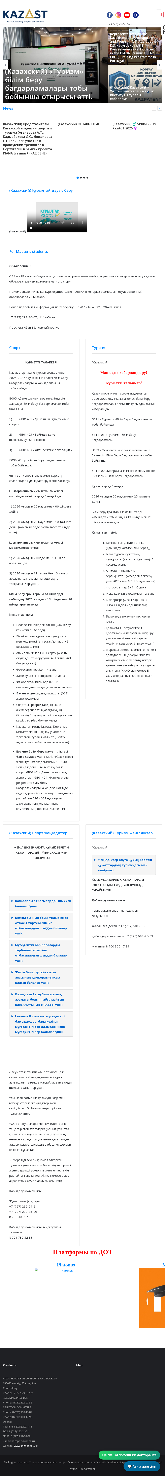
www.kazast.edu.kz (26, 1446)
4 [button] (87, 178)
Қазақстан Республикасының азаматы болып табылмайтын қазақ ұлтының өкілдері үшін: (39, 999)
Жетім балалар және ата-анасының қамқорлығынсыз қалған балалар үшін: (37, 977)
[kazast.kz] (22, 15)
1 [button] (77, 178)
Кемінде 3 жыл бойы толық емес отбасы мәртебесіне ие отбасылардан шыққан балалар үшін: (41, 925)
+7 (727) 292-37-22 (119, 24)
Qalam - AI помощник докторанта (129, 1455)
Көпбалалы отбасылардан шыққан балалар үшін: (43, 903)
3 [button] (84, 178)
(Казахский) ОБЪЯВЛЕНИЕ (79, 124)
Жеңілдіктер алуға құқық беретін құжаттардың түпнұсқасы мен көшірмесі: (125, 865)
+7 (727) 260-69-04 (119, 30)
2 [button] (81, 178)
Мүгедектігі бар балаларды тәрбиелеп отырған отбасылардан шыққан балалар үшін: (41, 952)
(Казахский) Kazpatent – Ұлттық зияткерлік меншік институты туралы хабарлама (85, 93)
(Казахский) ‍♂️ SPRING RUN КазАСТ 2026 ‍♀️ (134, 126)
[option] (28, 137)
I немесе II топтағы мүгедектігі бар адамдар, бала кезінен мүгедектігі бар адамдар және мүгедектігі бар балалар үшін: (40, 1024)
